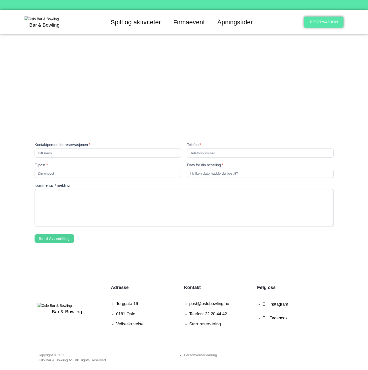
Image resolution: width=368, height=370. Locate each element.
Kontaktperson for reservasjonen (62, 144)
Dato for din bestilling (205, 165)
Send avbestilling (54, 239)
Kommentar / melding (52, 185)
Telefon (194, 144)
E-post (41, 165)
